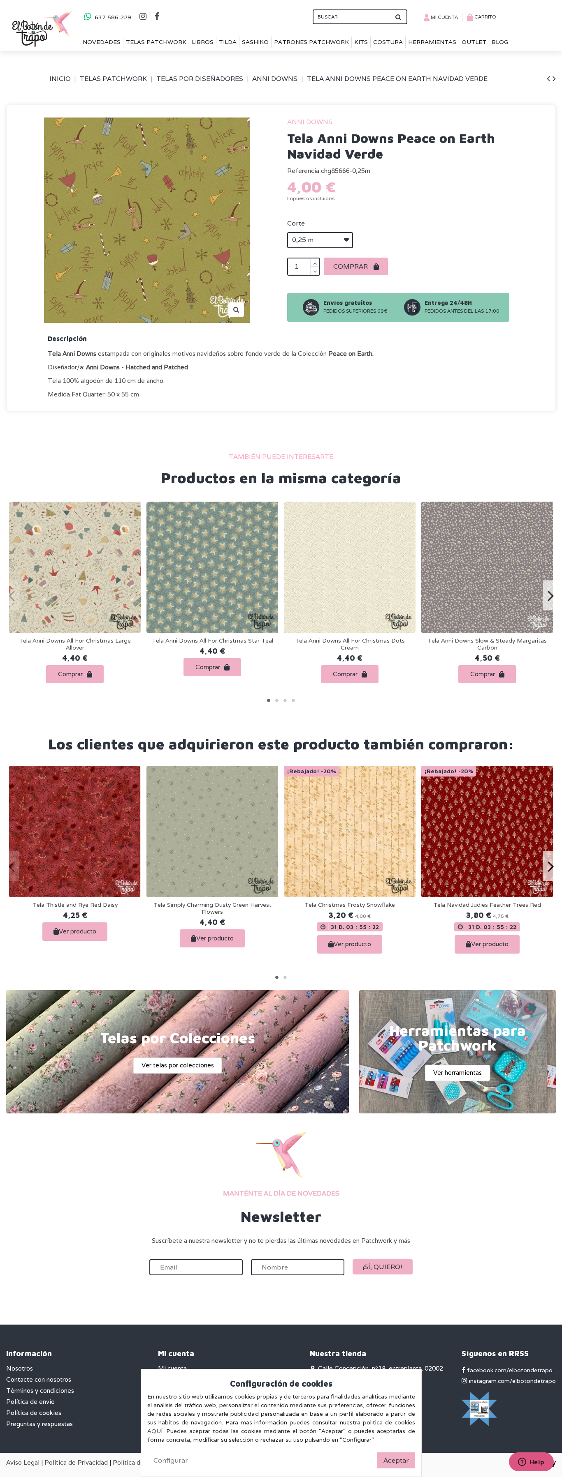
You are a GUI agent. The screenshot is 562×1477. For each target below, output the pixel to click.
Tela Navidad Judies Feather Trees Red (487, 904)
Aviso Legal (22, 1462)
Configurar (170, 1460)
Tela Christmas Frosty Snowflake (349, 904)
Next (550, 596)
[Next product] (554, 78)
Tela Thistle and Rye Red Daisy (75, 904)
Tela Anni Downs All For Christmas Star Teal (212, 640)
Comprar (351, 266)
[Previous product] (550, 78)
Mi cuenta (172, 1368)
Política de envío (30, 1402)
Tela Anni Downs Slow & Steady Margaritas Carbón (487, 644)
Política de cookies (33, 1413)
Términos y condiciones (40, 1390)
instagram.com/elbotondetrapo (511, 1381)
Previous (11, 596)
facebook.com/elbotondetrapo (509, 1370)
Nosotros (19, 1368)
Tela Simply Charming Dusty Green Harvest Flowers (212, 908)
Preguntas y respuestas (39, 1424)
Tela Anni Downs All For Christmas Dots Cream (350, 644)
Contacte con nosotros (38, 1379)
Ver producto (77, 931)
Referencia (303, 171)
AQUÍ (155, 1431)
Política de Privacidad (76, 1462)
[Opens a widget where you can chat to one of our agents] (531, 1462)
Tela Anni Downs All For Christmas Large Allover (75, 644)
